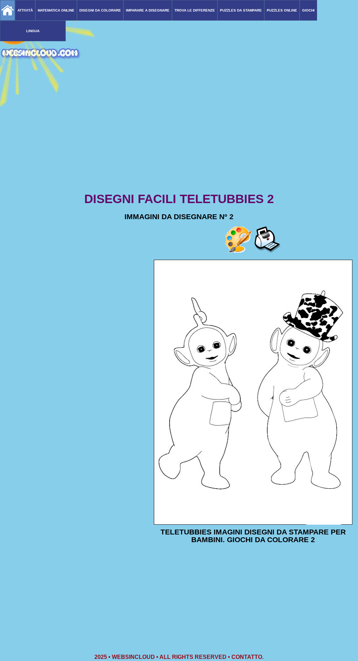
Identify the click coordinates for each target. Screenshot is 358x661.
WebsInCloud (133, 657)
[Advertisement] (179, 136)
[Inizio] (7, 10)
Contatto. (247, 657)
